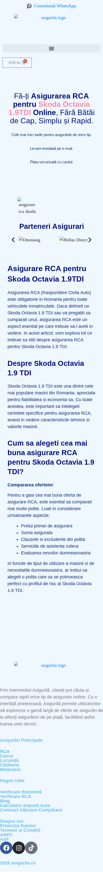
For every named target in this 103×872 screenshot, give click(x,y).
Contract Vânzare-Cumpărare (31, 809)
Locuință (9, 760)
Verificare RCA (15, 796)
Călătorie (9, 764)
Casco (7, 755)
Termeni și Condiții (20, 830)
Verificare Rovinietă (21, 791)
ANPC (6, 834)
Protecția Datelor (18, 825)
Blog (5, 800)
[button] (51, 48)
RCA (5, 751)
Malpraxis (10, 769)
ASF (4, 839)
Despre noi (11, 821)
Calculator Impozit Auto (25, 805)
